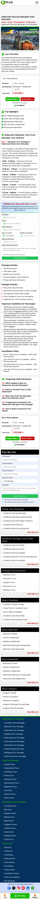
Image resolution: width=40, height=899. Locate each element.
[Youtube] (23, 888)
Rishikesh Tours (9, 590)
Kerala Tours (9, 775)
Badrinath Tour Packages (14, 726)
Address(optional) (8, 239)
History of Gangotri (10, 697)
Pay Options (9, 866)
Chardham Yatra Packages (14, 723)
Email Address (7, 463)
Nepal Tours (9, 821)
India (10, 22)
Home (3, 22)
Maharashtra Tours (11, 783)
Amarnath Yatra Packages (14, 741)
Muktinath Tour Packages (14, 745)
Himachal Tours (10, 779)
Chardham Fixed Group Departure (16, 528)
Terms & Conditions (12, 877)
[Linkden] (28, 888)
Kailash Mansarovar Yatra (14, 749)
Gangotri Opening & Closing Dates (16, 704)
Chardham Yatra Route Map (14, 616)
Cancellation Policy (11, 873)
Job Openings (9, 881)
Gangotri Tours (9, 582)
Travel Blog (8, 855)
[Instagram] (18, 888)
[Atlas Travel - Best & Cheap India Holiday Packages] (7, 3)
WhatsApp (21, 896)
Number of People (26, 233)
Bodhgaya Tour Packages (14, 752)
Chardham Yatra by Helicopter (14, 513)
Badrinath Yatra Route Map (13, 649)
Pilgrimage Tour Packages (14, 738)
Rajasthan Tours (10, 787)
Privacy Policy (9, 870)
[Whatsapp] (32, 888)
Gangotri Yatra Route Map (13, 708)
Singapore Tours (10, 824)
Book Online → (27, 99)
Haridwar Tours (9, 575)
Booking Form (9, 858)
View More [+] (33, 532)
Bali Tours (8, 809)
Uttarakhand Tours (11, 768)
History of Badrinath (11, 637)
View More (17, 89)
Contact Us (8, 851)
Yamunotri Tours (9, 578)
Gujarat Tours (9, 764)
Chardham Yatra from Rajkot (14, 560)
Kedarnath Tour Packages (14, 730)
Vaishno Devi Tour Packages (15, 756)
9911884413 (20, 105)
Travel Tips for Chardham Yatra (15, 608)
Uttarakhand (19, 22)
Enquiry (35, 897)
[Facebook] (9, 888)
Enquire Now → (12, 99)
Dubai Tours (9, 832)
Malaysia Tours (10, 835)
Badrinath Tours (9, 586)
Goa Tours (8, 790)
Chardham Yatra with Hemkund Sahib (17, 517)
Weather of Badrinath (11, 641)
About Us (7, 847)
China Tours (9, 839)
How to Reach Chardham (12, 612)
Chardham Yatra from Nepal (14, 553)
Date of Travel (7, 233)
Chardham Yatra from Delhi (13, 545)
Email (4, 221)
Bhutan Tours (9, 817)
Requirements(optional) (10, 245)
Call (5, 897)
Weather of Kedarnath (11, 671)
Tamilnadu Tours (10, 772)
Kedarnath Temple (10, 663)
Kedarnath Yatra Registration (14, 678)
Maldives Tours (10, 813)
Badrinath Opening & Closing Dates (16, 645)
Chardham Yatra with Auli (13, 524)
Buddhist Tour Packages (13, 734)
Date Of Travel (7, 478)
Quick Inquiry (9, 862)
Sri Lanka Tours (10, 806)
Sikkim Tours (9, 798)
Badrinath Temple (10, 634)
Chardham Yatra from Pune (13, 549)
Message (5, 485)
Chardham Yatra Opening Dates (15, 619)
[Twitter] (13, 888)
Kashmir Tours (10, 794)
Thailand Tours (10, 828)
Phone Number (7, 227)
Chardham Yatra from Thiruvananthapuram (20, 557)
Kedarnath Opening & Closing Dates (17, 675)
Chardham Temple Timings (13, 604)
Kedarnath (30, 22)
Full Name (6, 215)
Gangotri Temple (9, 693)
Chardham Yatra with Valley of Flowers (18, 521)
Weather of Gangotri (11, 700)
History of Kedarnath (11, 667)
